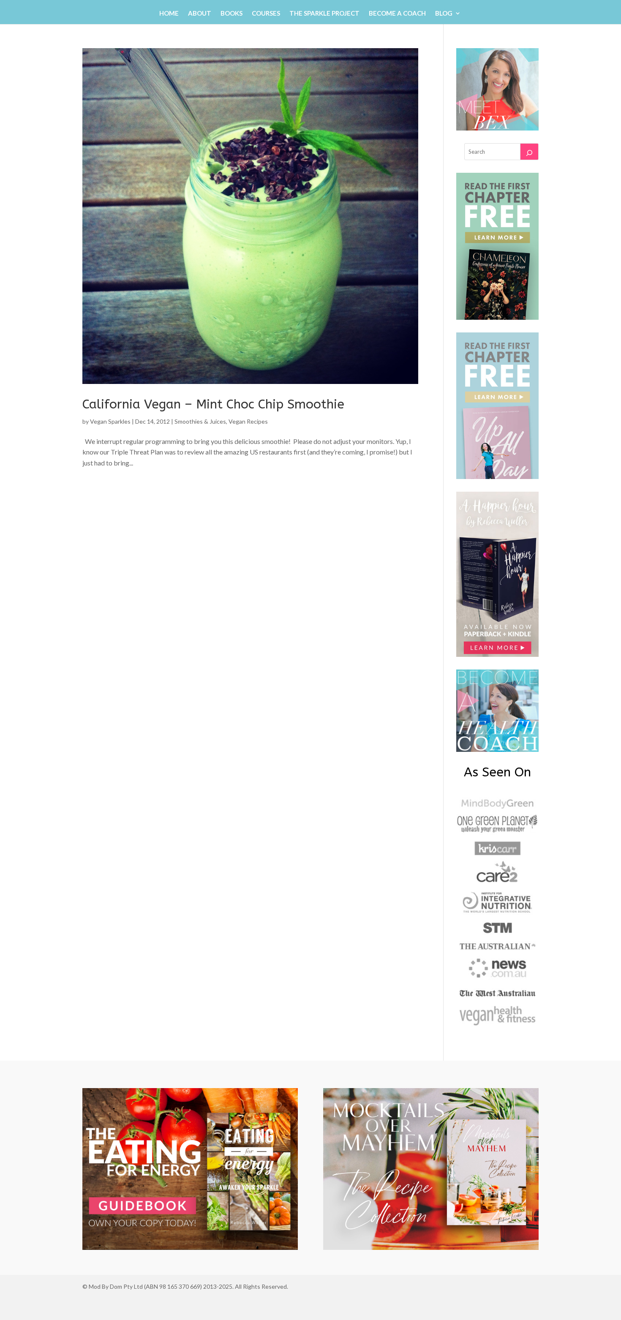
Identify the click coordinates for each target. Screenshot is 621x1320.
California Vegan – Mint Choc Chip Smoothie (213, 404)
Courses (266, 13)
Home (169, 13)
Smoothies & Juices (200, 421)
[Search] (529, 151)
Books (231, 13)
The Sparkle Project (324, 13)
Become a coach (397, 13)
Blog (443, 13)
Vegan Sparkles (110, 421)
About (199, 13)
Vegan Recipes (248, 421)
